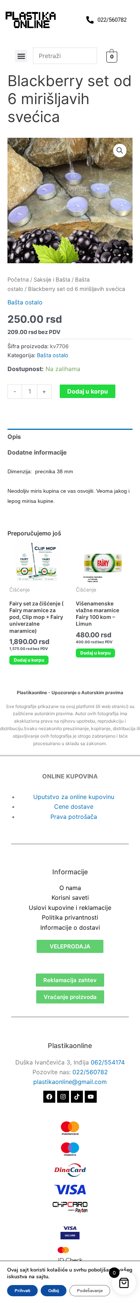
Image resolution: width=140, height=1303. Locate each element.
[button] (21, 56)
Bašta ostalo (25, 302)
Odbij (53, 1291)
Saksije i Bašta (52, 279)
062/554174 (108, 1062)
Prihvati (22, 1291)
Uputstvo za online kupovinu (73, 797)
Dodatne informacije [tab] (37, 452)
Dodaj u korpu (87, 391)
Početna (18, 279)
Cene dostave (73, 806)
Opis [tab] (14, 436)
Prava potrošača (73, 816)
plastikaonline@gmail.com (70, 1081)
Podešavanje (90, 1291)
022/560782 (90, 1072)
